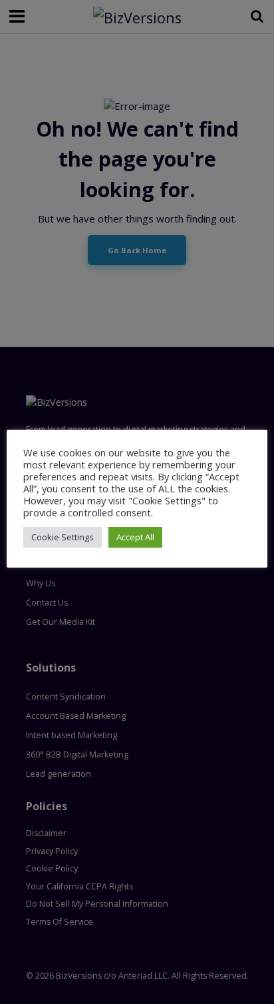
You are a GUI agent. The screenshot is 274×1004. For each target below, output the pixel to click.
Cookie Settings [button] (62, 537)
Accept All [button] (135, 537)
